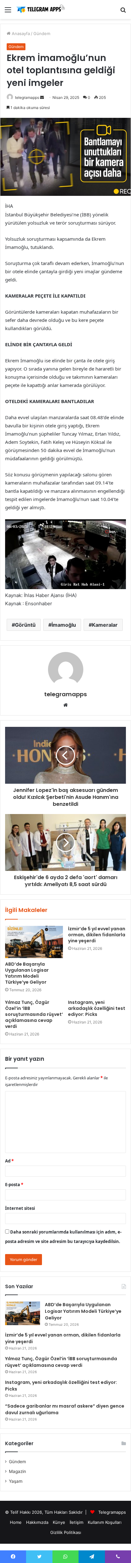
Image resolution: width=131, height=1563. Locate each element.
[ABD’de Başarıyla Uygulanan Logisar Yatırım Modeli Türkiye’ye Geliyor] (34, 942)
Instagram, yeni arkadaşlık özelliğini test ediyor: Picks (96, 1008)
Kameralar (105, 625)
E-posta (14, 1184)
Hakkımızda (37, 1522)
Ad (9, 1161)
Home (16, 1522)
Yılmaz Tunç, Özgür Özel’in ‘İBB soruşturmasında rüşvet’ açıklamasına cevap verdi (34, 1014)
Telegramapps (112, 1512)
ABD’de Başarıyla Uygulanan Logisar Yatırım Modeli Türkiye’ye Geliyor (27, 973)
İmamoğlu (64, 625)
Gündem (41, 33)
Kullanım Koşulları (104, 1522)
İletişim (76, 1522)
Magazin (17, 1471)
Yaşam (16, 1481)
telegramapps (27, 97)
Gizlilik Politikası (65, 1532)
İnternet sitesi (20, 1208)
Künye (59, 1522)
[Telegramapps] (41, 9)
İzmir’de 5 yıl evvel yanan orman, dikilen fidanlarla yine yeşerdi (96, 935)
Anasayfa (20, 33)
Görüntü (25, 625)
